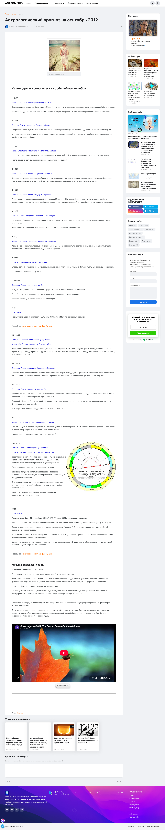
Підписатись (143, 333)
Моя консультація (153, 827)
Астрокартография (148, 174)
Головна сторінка (10, 14)
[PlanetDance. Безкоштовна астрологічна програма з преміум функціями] (133, 161)
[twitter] (12, 810)
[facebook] (7, 810)
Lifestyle (133, 245)
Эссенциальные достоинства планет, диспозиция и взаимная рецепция (149, 185)
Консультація (135, 233)
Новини (20, 14)
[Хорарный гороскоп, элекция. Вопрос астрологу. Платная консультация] (151, 63)
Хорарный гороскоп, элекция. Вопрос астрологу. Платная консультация (151, 72)
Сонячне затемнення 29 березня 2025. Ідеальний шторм (63, 740)
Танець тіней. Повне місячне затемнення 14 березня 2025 (88, 740)
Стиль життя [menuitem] (59, 3)
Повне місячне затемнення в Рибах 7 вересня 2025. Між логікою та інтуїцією (15, 741)
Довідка (143, 225)
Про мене (136, 38)
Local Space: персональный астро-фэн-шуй (149, 93)
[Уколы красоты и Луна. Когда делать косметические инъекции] (143, 123)
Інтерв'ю (149, 229)
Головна (131, 827)
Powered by (137, 340)
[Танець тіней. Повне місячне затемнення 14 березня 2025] (88, 730)
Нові (8, 782)
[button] (152, 3)
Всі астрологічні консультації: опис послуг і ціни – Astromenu (134, 71)
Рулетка (146, 241)
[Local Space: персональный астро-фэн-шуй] (151, 86)
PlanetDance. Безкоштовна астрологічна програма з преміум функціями (148, 163)
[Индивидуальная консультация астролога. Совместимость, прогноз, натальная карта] (135, 86)
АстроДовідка (134, 798)
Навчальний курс (136, 237)
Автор (132, 225)
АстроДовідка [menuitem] (76, 3)
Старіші (118, 782)
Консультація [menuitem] (42, 3)
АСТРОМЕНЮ (14, 3)
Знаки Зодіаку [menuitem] (92, 3)
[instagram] (17, 810)
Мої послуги (133, 814)
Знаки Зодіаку (135, 229)
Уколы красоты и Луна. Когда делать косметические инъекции (142, 137)
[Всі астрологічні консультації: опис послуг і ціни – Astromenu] (135, 63)
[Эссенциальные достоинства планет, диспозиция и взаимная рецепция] (133, 184)
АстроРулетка (134, 805)
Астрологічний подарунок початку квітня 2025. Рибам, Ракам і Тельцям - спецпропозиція (38, 742)
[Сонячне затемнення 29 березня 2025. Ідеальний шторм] (64, 730)
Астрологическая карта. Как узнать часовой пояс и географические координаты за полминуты (148, 147)
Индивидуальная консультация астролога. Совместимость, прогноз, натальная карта (134, 96)
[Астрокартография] (133, 176)
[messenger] (3, 821)
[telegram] (22, 810)
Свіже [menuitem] (28, 3)
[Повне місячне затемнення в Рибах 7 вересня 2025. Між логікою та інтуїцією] (16, 730)
